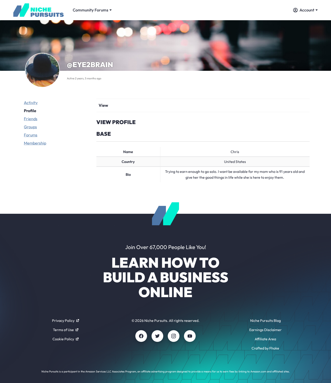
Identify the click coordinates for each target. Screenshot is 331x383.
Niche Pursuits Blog (265, 320)
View (103, 105)
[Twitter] (157, 336)
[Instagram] (173, 336)
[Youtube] (190, 336)
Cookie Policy (63, 339)
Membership (35, 143)
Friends (30, 118)
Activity (31, 102)
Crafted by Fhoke (265, 348)
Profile (30, 110)
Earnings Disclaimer (265, 329)
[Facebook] (141, 336)
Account (306, 10)
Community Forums (90, 10)
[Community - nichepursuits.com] (38, 10)
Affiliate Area (265, 339)
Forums (30, 135)
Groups (30, 126)
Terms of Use (63, 329)
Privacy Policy (63, 320)
